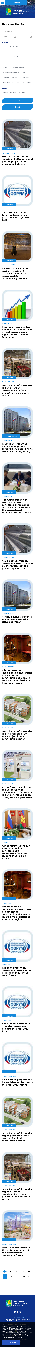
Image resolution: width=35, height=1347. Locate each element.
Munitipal (22, 92)
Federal (5, 92)
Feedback (16, 3)
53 (24, 1272)
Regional (13, 92)
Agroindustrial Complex (11, 72)
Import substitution (24, 82)
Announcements (8, 62)
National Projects (9, 82)
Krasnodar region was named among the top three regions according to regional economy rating (17, 448)
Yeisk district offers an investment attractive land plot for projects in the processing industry (17, 160)
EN (29, 2)
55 (5, 1276)
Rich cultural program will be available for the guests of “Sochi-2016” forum (17, 1082)
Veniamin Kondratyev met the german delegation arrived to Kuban (17, 619)
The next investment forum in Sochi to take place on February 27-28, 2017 (16, 216)
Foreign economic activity (12, 57)
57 (16, 1276)
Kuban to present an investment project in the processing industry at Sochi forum (16, 972)
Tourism (14, 77)
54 (29, 1272)
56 (11, 1276)
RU (33, 2)
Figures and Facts (18, 67)
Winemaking (24, 77)
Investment (7, 47)
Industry (24, 72)
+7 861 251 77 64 (17, 1320)
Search (17, 101)
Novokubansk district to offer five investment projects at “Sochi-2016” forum (16, 1028)
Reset (17, 107)
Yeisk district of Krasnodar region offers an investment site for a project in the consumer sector (17, 390)
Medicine (6, 77)
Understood (11, 1342)
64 (23, 1276)
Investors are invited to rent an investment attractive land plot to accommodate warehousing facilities (15, 273)
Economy (6, 67)
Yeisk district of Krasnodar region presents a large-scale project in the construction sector (17, 735)
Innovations (7, 52)
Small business (18, 47)
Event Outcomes (23, 62)
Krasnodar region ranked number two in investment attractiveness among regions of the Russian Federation (17, 332)
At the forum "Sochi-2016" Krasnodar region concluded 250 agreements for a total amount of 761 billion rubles (16, 852)
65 (29, 1276)
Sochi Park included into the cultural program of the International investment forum (16, 1251)
